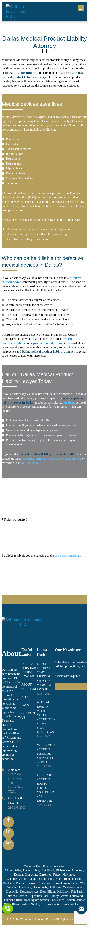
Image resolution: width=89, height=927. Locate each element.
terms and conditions (67, 555)
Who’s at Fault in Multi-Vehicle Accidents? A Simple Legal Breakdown (46, 719)
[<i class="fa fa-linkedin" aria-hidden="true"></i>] (8, 833)
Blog (25, 697)
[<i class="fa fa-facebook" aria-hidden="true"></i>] (8, 822)
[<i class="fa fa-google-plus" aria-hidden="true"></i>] (8, 844)
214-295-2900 (16, 807)
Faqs (25, 705)
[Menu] (81, 8)
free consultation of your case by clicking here (51, 458)
